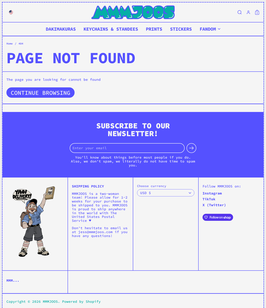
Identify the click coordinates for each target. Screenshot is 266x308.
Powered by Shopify (81, 301)
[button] (10, 12)
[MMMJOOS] (133, 12)
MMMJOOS (50, 301)
